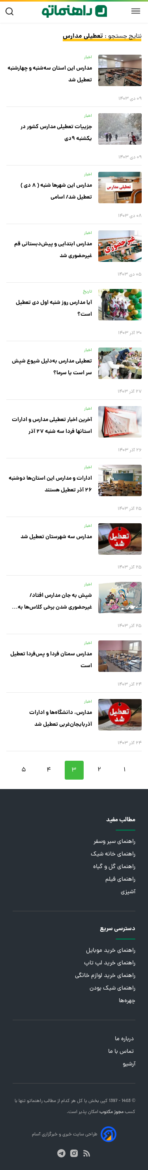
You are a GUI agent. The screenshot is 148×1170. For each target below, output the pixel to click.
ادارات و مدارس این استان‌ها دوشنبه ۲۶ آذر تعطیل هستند (50, 484)
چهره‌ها (127, 1001)
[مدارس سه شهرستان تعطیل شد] (120, 539)
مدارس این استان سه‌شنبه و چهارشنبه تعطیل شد (49, 74)
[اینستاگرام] (74, 1153)
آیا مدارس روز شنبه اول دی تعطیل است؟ (54, 308)
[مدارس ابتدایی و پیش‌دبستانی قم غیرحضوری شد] (120, 246)
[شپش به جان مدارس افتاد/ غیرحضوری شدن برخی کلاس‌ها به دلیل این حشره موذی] (120, 597)
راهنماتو (34, 1101)
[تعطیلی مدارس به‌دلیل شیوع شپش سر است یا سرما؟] (120, 363)
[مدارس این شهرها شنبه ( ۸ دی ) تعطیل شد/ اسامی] (120, 187)
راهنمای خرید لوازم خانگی (105, 976)
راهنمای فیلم (120, 879)
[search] (11, 12)
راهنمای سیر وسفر (114, 841)
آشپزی (128, 892)
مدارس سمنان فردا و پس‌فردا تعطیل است (51, 660)
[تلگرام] (61, 1153)
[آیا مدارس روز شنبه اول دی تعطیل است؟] (120, 304)
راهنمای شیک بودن (112, 988)
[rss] (87, 1153)
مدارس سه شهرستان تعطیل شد (56, 537)
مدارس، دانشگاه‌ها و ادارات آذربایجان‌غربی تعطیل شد (60, 718)
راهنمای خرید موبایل (110, 950)
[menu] (136, 11)
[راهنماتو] (74, 11)
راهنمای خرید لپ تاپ (109, 963)
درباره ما (125, 1039)
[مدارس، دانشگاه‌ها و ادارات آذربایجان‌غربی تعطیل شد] (120, 714)
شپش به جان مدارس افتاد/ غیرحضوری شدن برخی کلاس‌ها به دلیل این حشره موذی (55, 602)
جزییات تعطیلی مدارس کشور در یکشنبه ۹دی (56, 133)
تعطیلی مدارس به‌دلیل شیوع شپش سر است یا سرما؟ (52, 367)
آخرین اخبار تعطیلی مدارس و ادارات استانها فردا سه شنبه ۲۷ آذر (52, 426)
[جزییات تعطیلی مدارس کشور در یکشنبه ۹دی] (120, 129)
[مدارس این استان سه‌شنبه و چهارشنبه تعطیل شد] (120, 70)
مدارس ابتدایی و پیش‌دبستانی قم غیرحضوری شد (53, 250)
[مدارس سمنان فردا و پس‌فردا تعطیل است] (120, 656)
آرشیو (129, 1064)
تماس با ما (121, 1051)
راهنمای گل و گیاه (114, 867)
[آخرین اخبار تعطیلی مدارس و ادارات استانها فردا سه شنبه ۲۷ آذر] (120, 422)
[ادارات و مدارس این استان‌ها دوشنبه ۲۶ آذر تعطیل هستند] (120, 480)
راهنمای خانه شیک (113, 854)
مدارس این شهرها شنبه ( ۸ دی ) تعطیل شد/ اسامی (56, 191)
